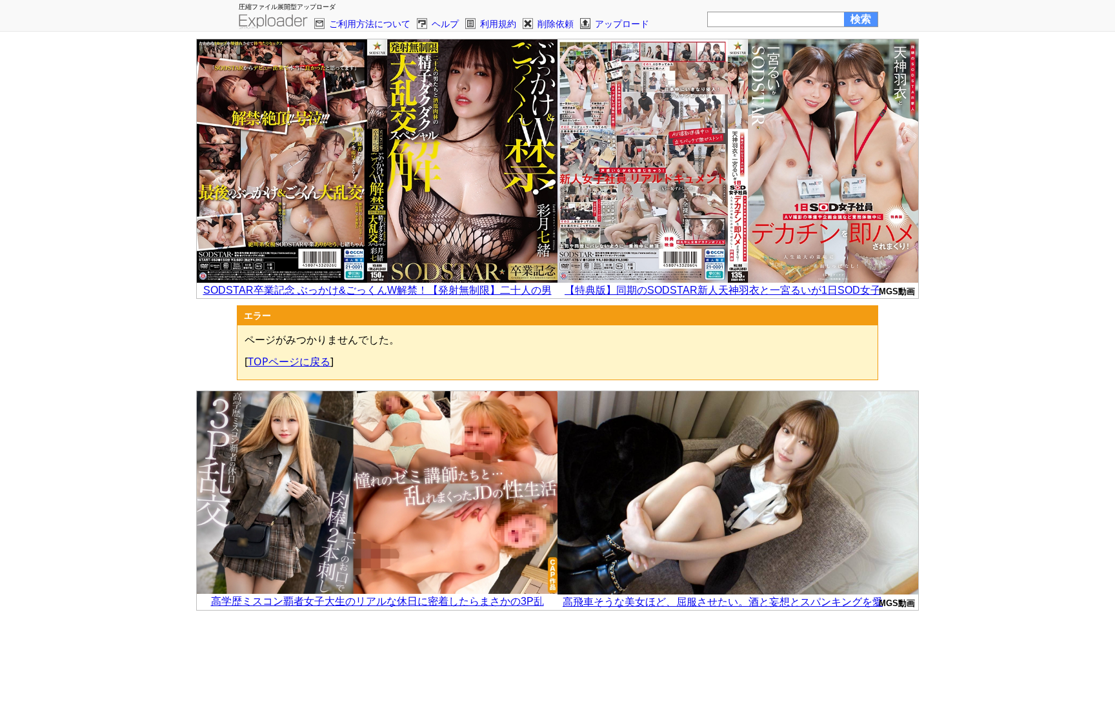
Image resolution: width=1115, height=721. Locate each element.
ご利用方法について (369, 23)
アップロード (622, 23)
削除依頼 (555, 23)
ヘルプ (445, 23)
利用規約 (498, 23)
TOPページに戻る (289, 361)
